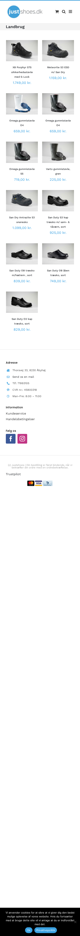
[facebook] (11, 439)
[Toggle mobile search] (64, 12)
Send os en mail (23, 376)
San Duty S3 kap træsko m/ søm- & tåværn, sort (58, 222)
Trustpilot (13, 474)
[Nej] (75, 922)
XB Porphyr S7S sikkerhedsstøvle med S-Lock (22, 72)
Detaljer (16, 55)
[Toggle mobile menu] (71, 12)
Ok (28, 930)
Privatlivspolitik (45, 930)
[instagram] (22, 439)
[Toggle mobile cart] (57, 12)
